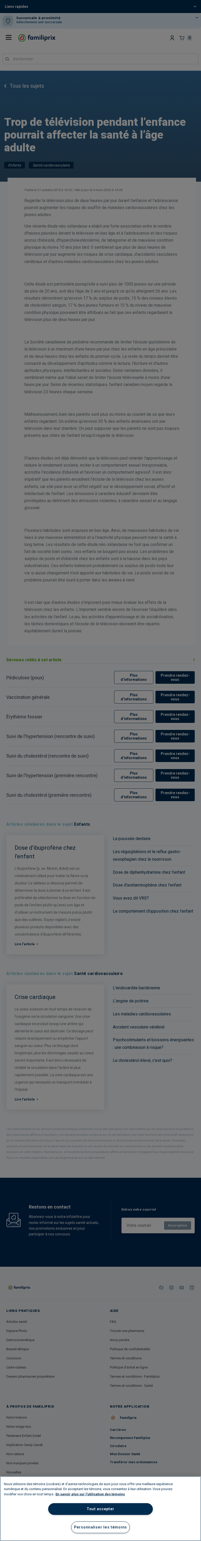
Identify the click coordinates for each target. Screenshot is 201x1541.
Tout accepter (100, 1509)
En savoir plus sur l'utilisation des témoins (90, 1494)
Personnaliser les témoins (100, 1527)
